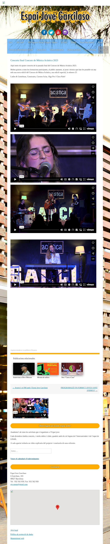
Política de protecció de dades (21, 534)
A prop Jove (41, 50)
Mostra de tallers (43, 377)
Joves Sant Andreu (87, 42)
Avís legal (14, 530)
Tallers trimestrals (56, 50)
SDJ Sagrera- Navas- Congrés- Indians (42, 42)
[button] (57, 507)
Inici (11, 42)
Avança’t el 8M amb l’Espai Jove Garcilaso (30, 388)
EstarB (73, 42)
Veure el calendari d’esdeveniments (24, 459)
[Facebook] (44, 35)
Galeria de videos (74, 50)
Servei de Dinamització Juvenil (21, 50)
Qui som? (20, 42)
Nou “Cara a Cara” (68, 377)
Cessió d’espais (90, 50)
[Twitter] (51, 35)
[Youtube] (58, 35)
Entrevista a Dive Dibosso (22, 377)
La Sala (64, 42)
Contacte (103, 50)
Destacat (34, 350)
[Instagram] (65, 35)
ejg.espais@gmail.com (19, 484)
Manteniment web (17, 538)
